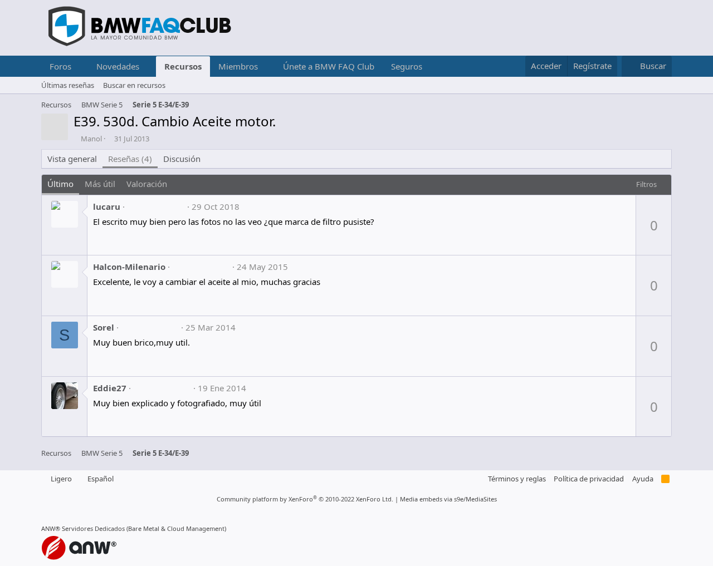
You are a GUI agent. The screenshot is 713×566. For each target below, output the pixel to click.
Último (60, 183)
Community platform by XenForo (305, 499)
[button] (80, 66)
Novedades (117, 66)
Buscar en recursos (134, 85)
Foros (60, 66)
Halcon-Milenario (129, 266)
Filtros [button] (646, 184)
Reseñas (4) (130, 158)
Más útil (100, 183)
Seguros (406, 66)
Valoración (146, 183)
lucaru (106, 206)
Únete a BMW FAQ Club (328, 66)
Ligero (60, 479)
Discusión (182, 158)
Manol (91, 139)
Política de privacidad (589, 479)
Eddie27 (109, 387)
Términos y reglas (517, 479)
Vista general (72, 158)
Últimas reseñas (67, 85)
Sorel (103, 327)
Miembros (238, 66)
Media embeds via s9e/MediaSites (448, 499)
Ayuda (642, 479)
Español (100, 479)
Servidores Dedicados (93, 528)
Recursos (183, 66)
